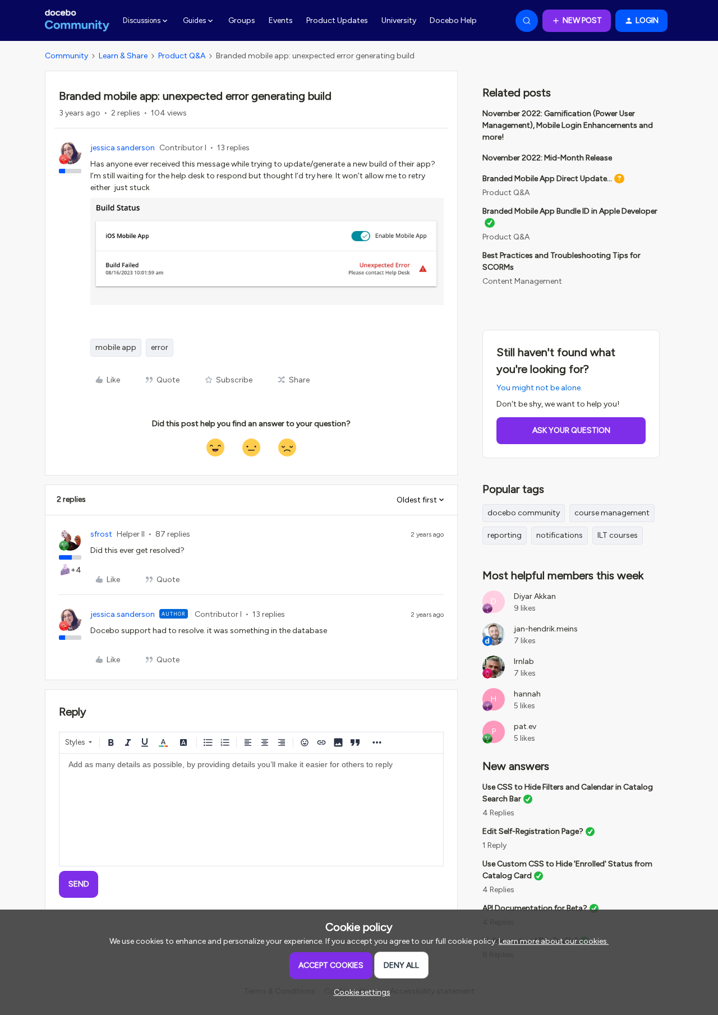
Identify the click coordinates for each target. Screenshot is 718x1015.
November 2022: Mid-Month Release (547, 158)
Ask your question (571, 430)
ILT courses (617, 535)
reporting (504, 535)
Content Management (522, 281)
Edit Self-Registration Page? (532, 831)
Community (66, 56)
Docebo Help (453, 20)
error (159, 347)
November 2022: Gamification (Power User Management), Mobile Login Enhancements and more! (567, 125)
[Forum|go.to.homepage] (77, 21)
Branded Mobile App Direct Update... (547, 178)
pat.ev (525, 726)
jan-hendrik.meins (546, 629)
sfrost (101, 534)
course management (612, 513)
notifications (559, 535)
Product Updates (337, 20)
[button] (576, 21)
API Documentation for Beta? (534, 908)
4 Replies (498, 813)
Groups (241, 20)
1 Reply (494, 845)
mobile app (115, 347)
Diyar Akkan (535, 596)
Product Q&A (181, 56)
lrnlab (524, 661)
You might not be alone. (539, 388)
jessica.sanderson (122, 148)
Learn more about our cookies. (554, 941)
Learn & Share (123, 56)
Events (281, 20)
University (398, 20)
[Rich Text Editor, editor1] (251, 810)
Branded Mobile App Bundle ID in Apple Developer (569, 211)
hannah (527, 694)
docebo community (523, 513)
